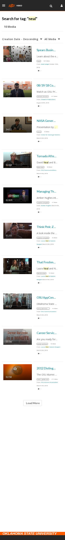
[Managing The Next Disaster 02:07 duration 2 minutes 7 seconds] (17, 195)
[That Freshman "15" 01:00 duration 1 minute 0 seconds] (17, 265)
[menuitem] (51, 6)
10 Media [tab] (10, 27)
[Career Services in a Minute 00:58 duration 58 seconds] (17, 336)
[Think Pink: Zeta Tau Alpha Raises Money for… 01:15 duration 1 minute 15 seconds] (17, 230)
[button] (4, 5)
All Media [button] (50, 39)
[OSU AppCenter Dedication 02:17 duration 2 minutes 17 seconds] (17, 301)
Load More (33, 403)
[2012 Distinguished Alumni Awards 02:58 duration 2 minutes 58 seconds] (17, 371)
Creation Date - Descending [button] (20, 39)
